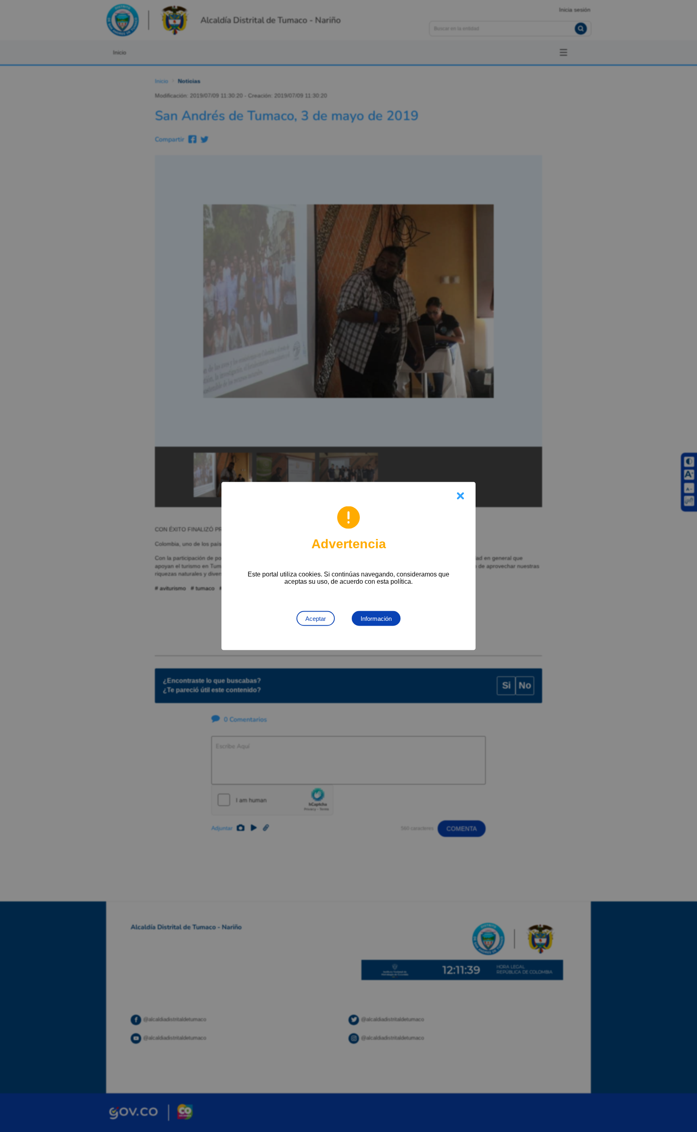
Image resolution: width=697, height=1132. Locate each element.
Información (376, 618)
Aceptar (315, 618)
